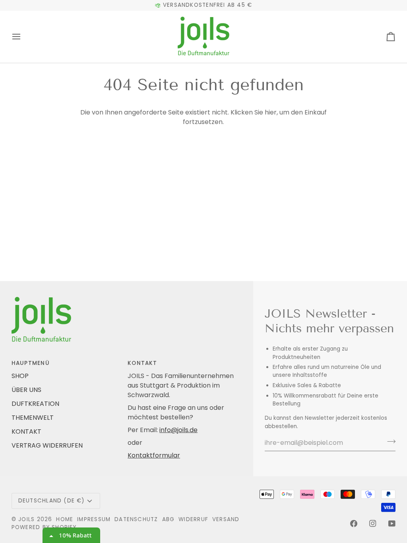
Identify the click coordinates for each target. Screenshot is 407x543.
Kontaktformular (154, 455)
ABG (168, 519)
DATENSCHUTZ (136, 519)
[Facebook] (353, 523)
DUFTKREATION (35, 403)
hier (271, 112)
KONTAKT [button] (142, 363)
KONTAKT (26, 431)
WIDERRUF (193, 519)
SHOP (20, 375)
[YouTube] (391, 523)
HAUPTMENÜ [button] (31, 363)
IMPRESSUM (93, 519)
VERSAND (226, 519)
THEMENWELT (33, 417)
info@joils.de (178, 429)
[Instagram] (372, 523)
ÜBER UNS (26, 389)
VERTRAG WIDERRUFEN (47, 445)
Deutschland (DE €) (51, 500)
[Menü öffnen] (23, 37)
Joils (26, 519)
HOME (64, 519)
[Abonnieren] (388, 441)
